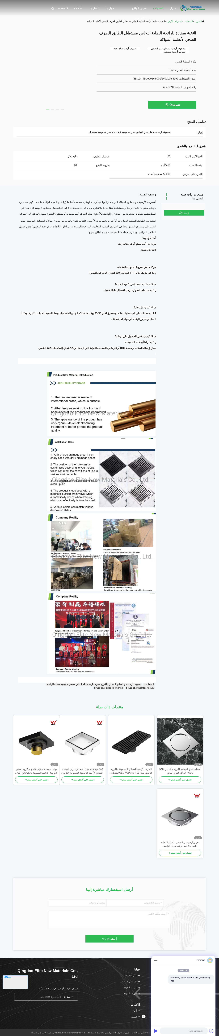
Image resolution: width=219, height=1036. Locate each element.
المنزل (199, 21)
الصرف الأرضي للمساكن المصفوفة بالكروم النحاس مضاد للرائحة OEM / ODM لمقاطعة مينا (131, 771)
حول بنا (110, 8)
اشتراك (67, 997)
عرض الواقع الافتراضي (139, 10)
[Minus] (156, 960)
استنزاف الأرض (175, 21)
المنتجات (158, 8)
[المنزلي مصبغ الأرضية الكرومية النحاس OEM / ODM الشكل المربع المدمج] (180, 741)
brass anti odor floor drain (108, 687)
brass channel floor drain (140, 687)
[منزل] (193, 8)
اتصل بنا (94, 8)
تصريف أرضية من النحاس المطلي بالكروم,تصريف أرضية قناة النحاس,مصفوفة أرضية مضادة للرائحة (94, 684)
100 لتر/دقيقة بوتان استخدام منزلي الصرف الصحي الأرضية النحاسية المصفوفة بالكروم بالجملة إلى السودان (82, 771)
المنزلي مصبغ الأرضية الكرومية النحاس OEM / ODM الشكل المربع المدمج (180, 771)
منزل (173, 8)
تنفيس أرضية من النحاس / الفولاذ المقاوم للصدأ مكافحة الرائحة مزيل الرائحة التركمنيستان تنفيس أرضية (180, 844)
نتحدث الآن (174, 104)
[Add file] (211, 1030)
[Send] (155, 1030)
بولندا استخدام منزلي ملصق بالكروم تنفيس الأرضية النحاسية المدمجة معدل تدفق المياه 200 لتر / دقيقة (36, 771)
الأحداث (78, 8)
